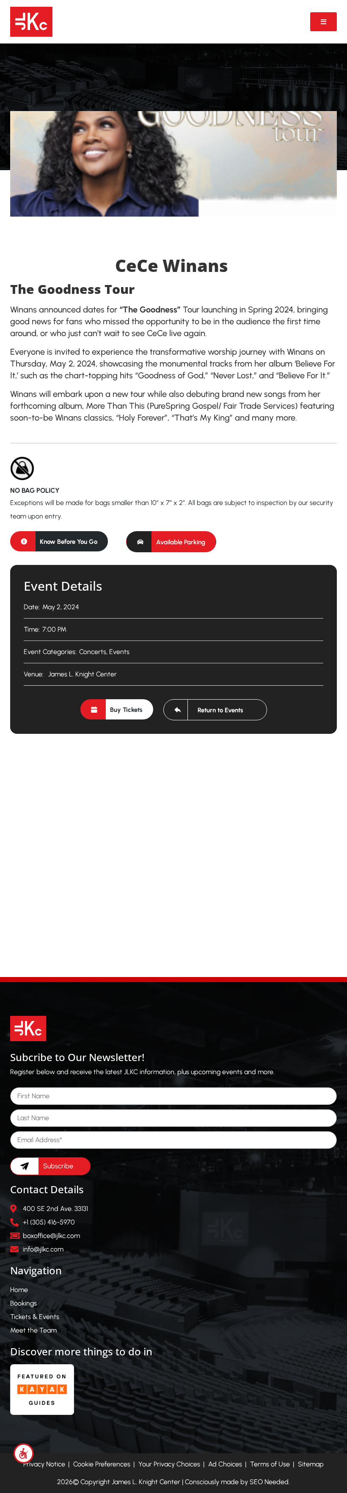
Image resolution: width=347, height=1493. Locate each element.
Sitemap (311, 1464)
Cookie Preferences (101, 1464)
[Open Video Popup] (323, 21)
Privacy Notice (44, 1464)
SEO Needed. (270, 1482)
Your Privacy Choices (169, 1464)
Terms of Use (270, 1464)
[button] (171, 541)
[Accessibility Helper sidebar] (24, 1453)
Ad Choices (225, 1464)
